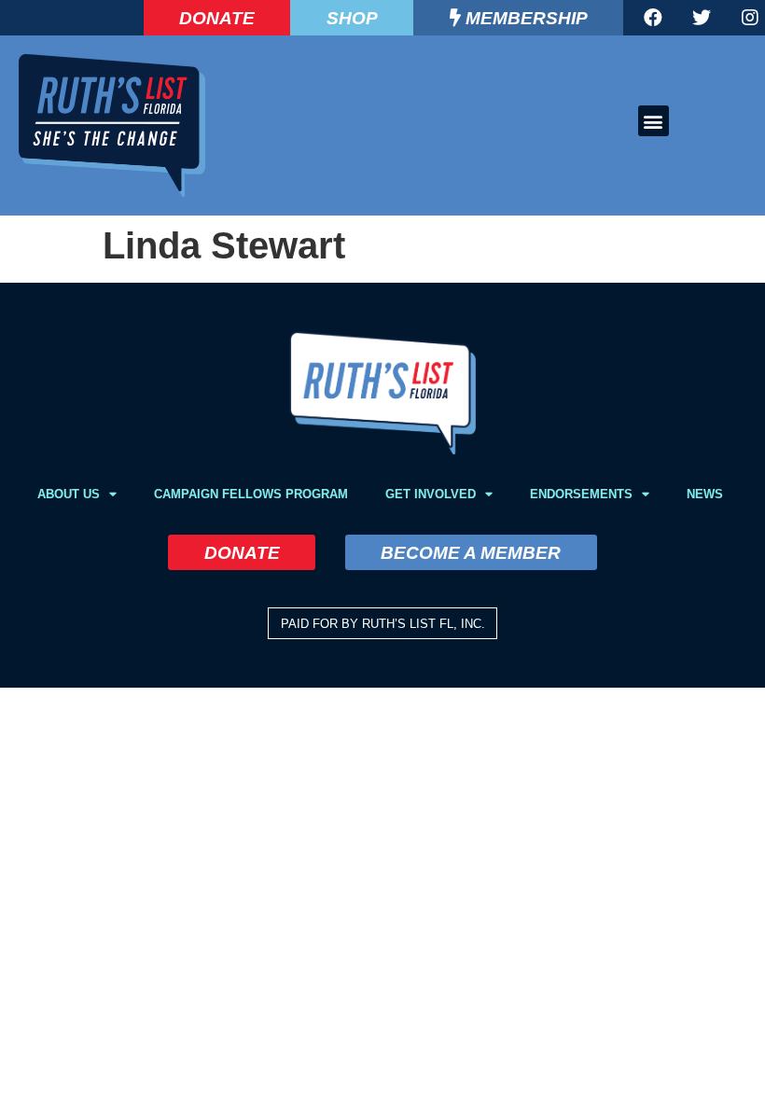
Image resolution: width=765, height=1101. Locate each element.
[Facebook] (653, 18)
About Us (68, 494)
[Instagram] (750, 18)
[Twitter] (701, 18)
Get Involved (430, 494)
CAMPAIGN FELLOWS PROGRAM (251, 494)
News (705, 494)
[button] (653, 120)
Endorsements (581, 494)
